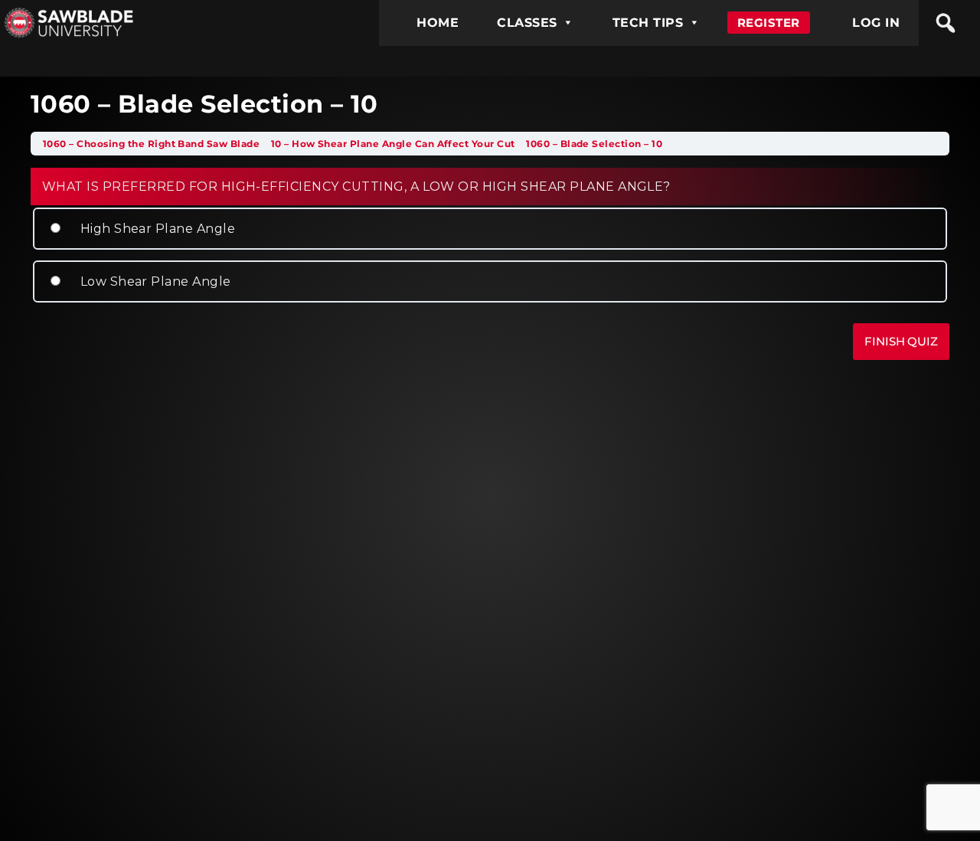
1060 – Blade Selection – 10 (594, 143)
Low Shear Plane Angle (154, 281)
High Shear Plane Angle (156, 228)
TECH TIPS (647, 22)
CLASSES (527, 22)
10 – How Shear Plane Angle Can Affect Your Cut (394, 143)
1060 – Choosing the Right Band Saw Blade (153, 143)
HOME (437, 22)
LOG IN (876, 22)
